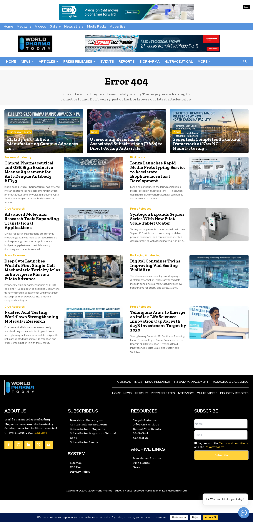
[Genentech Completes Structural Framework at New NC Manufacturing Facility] (209, 131)
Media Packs (96, 26)
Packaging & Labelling (145, 255)
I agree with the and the (221, 444)
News (26, 61)
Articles (47, 61)
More (202, 61)
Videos (40, 26)
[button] (244, 61)
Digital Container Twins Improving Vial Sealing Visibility (155, 265)
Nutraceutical (178, 61)
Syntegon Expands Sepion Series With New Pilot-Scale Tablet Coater (157, 218)
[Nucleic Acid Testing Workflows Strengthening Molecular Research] (93, 322)
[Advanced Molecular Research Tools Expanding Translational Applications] (93, 224)
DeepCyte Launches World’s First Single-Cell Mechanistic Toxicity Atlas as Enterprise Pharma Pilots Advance (32, 269)
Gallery (55, 26)
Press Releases (77, 61)
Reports (127, 61)
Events (107, 61)
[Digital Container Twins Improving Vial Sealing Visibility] (219, 271)
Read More (40, 433)
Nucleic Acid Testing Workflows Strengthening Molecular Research (31, 316)
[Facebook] (8, 445)
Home (8, 26)
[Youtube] (49, 445)
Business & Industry (20, 132)
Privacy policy (214, 447)
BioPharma (149, 61)
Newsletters (74, 26)
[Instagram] (18, 445)
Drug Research (14, 208)
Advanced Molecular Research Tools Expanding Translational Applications (31, 220)
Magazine (24, 26)
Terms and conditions (233, 443)
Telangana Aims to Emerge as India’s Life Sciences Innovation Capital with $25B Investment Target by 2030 (158, 321)
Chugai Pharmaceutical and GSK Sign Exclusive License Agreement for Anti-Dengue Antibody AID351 (29, 171)
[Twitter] (39, 445)
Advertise (118, 26)
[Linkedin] (28, 445)
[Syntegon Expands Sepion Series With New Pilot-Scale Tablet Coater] (219, 224)
